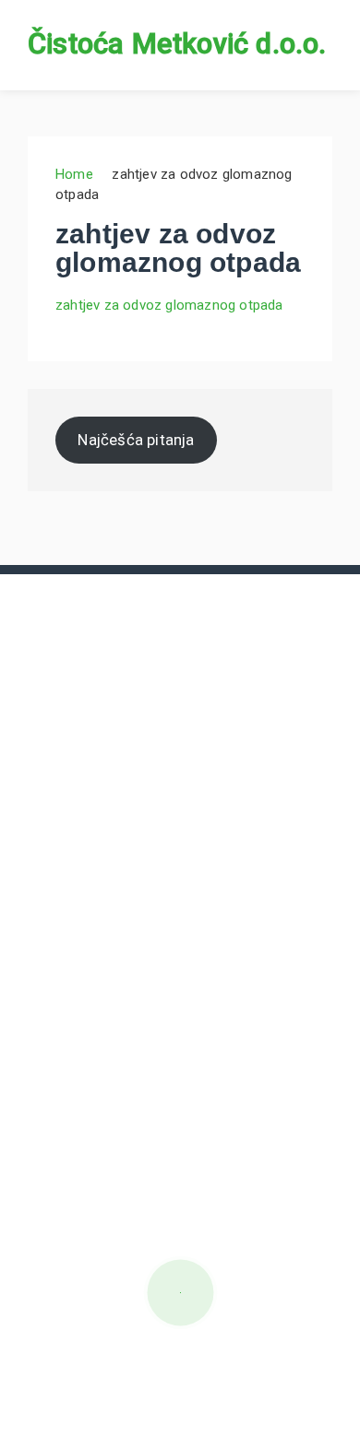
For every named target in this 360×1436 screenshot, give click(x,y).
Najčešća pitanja (136, 439)
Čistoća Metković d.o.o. (177, 44)
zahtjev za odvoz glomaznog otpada (169, 305)
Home (74, 174)
